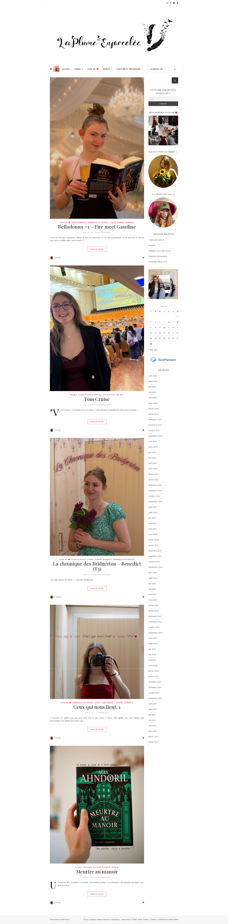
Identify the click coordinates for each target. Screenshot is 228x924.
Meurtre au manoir (97, 871)
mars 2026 (152, 403)
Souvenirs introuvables (157, 256)
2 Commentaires (102, 712)
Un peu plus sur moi (113, 395)
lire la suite (97, 249)
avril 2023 (152, 594)
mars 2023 (152, 600)
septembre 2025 (155, 436)
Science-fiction (126, 919)
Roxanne (152, 245)
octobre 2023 (154, 561)
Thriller (134, 919)
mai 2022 (152, 654)
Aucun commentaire (103, 232)
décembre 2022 (155, 616)
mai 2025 (152, 458)
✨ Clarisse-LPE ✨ (156, 69)
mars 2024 (152, 534)
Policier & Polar (101, 867)
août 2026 (152, 376)
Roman (120, 222)
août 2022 (152, 638)
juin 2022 (152, 649)
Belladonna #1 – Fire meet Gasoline (97, 226)
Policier (87, 867)
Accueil (66, 69)
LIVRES (77, 69)
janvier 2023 (153, 611)
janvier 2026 (153, 414)
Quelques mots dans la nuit (159, 251)
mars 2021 (152, 731)
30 (151, 344)
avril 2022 (152, 660)
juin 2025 (152, 452)
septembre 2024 (155, 501)
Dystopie (93, 919)
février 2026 (153, 408)
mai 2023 (152, 589)
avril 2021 (152, 725)
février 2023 (153, 605)
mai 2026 (152, 392)
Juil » (156, 350)
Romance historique (124, 559)
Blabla (73, 395)
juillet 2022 (152, 643)
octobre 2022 (154, 627)
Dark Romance (79, 222)
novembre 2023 (155, 556)
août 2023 (152, 572)
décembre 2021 (155, 682)
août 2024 (152, 507)
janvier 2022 (153, 676)
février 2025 (153, 474)
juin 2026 (152, 386)
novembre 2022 (155, 622)
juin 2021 (152, 714)
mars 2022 (152, 665)
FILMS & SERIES (86, 395)
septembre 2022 (155, 632)
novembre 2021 (155, 687)
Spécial (98, 395)
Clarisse (57, 257)
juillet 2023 (152, 578)
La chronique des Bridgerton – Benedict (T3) (97, 566)
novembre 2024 (155, 490)
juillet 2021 (152, 709)
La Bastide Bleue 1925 (157, 261)
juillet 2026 (152, 381)
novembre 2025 (155, 425)
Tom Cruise (97, 399)
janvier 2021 (153, 742)
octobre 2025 (154, 430)
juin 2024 (152, 518)
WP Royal (65, 919)
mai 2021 (152, 720)
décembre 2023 (155, 550)
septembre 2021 (155, 698)
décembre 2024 (155, 485)
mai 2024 (152, 523)
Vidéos (106, 69)
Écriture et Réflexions (128, 69)
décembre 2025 (155, 419)
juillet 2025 (152, 447)
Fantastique (115, 919)
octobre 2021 (154, 693)
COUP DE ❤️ (93, 69)
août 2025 (152, 441)
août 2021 (152, 704)
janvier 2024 (153, 545)
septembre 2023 (155, 567)
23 (151, 338)
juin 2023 (152, 583)
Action (140, 919)
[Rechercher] (175, 80)
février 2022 (153, 671)
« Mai (150, 350)
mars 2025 (152, 468)
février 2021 (153, 736)
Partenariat (108, 703)
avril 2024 (152, 529)
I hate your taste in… (156, 240)
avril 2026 (152, 397)
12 (164, 327)
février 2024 (153, 540)
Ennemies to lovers (98, 222)
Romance (129, 222)
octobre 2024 (154, 496)
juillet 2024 (152, 512)
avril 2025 (152, 463)
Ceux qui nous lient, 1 (97, 707)
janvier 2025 (153, 479)
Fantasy (100, 919)
